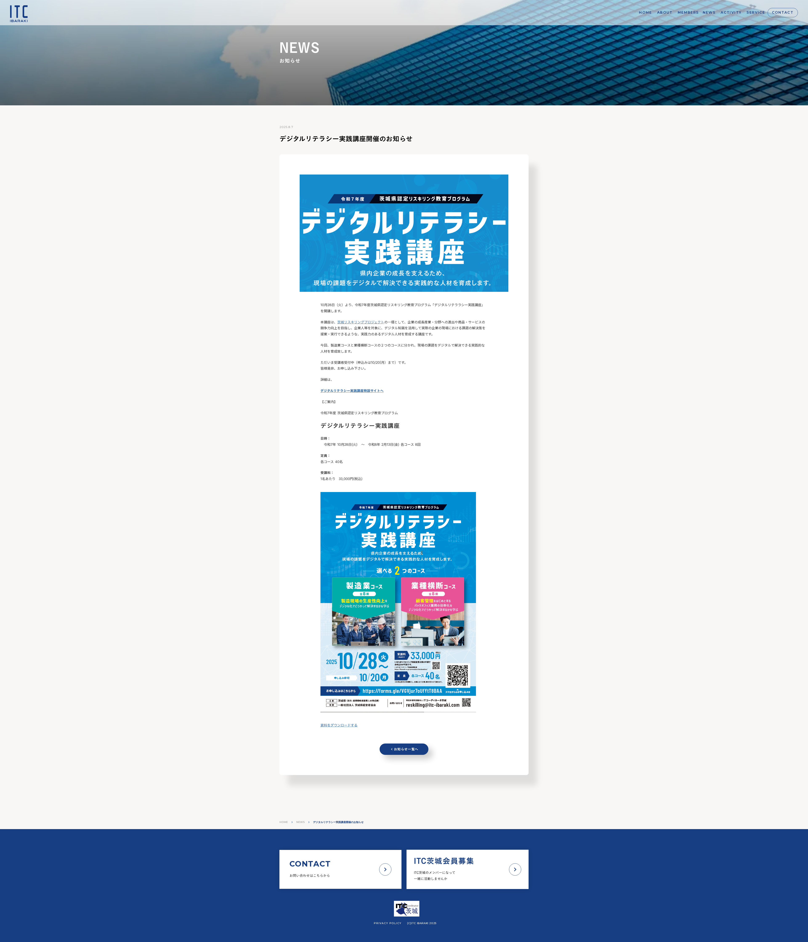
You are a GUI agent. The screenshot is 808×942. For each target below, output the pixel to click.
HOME (645, 13)
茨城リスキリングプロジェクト (360, 322)
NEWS (709, 13)
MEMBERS (688, 13)
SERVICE (756, 13)
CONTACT (782, 13)
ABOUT (665, 13)
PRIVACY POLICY (387, 923)
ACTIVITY (731, 13)
